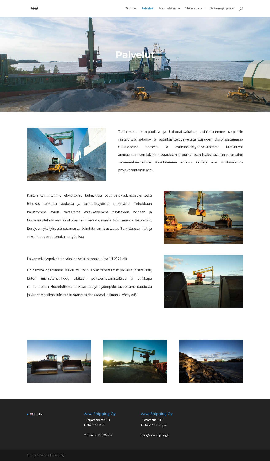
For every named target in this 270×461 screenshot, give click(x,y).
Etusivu (130, 8)
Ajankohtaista (169, 8)
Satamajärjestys (222, 8)
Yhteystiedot (195, 8)
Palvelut (147, 8)
